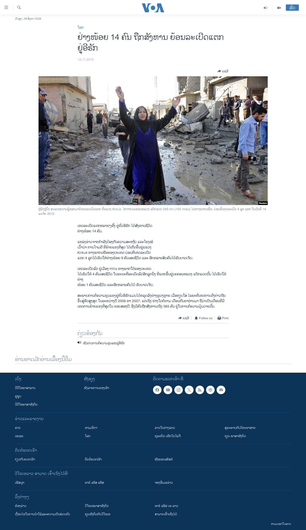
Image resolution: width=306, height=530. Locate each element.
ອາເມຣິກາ (91, 427)
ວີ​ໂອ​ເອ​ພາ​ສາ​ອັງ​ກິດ (97, 506)
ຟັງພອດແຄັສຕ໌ (164, 459)
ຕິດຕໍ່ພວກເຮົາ (93, 459)
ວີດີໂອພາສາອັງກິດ (26, 404)
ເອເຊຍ (19, 436)
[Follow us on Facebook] (157, 390)
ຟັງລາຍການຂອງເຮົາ (96, 388)
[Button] (223, 71)
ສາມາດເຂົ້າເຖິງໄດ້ (166, 514)
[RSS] (200, 390)
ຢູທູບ (18, 396)
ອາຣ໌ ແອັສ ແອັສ (94, 482)
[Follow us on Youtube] (168, 390)
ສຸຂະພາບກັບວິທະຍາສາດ (240, 427)
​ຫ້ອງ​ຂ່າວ (20, 506)
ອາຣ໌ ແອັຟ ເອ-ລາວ (166, 506)
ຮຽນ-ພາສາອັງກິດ (235, 436)
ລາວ (18, 427)
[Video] (279, 7)
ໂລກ (81, 28)
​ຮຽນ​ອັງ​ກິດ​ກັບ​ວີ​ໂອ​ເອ (97, 514)
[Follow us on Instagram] (178, 390)
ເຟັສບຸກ (19, 482)
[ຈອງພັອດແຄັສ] (221, 390)
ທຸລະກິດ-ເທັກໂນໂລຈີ (168, 436)
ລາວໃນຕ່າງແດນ (165, 427)
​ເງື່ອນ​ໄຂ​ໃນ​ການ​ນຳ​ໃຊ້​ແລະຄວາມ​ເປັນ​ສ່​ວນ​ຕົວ (42, 514)
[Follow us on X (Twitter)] (189, 390)
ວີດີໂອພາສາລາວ (25, 388)
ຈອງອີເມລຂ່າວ (164, 482)
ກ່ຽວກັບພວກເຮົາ (25, 459)
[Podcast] (210, 390)
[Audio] (265, 7)
